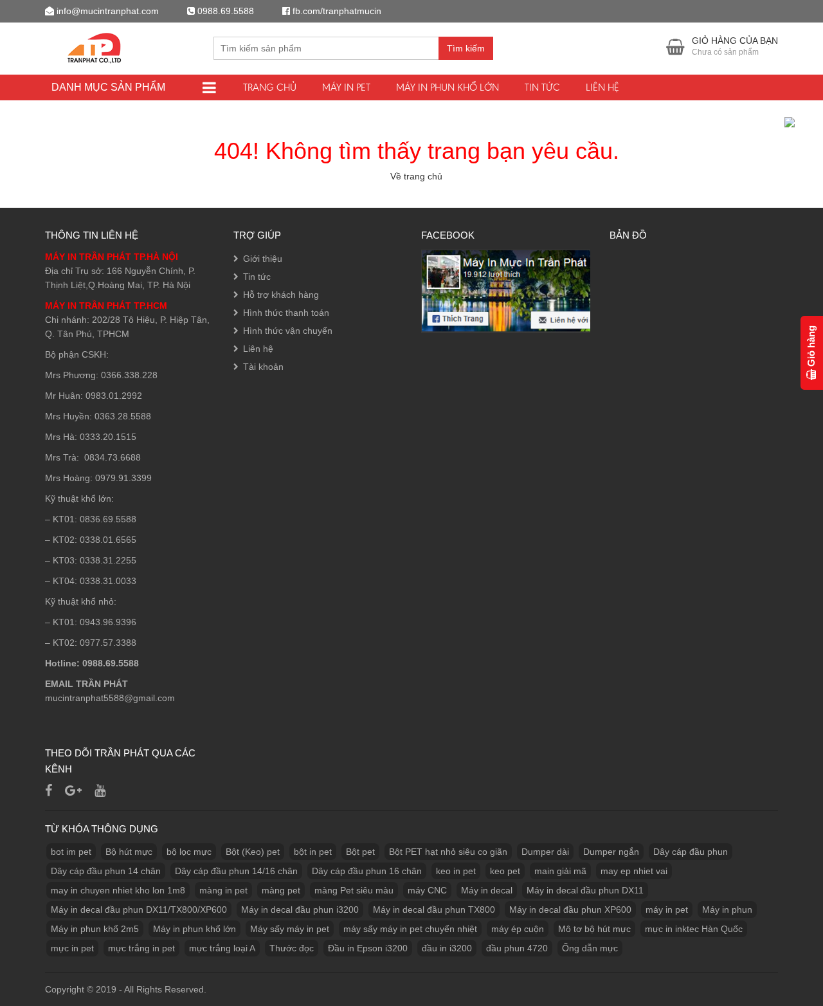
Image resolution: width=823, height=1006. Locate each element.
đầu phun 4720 (517, 948)
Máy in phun (727, 909)
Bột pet (360, 851)
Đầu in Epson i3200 (368, 948)
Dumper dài (545, 851)
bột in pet (313, 851)
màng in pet (223, 890)
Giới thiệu (262, 258)
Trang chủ (269, 87)
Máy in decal (486, 890)
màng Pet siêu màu (353, 890)
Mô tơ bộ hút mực (594, 929)
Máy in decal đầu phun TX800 (434, 909)
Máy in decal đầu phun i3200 (300, 909)
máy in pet (667, 909)
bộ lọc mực (189, 851)
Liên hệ (602, 87)
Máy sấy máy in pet (289, 929)
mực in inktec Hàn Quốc (694, 929)
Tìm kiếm (466, 48)
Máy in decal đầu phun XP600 (570, 909)
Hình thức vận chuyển (287, 330)
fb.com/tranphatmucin (337, 11)
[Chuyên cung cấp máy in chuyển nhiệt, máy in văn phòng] (97, 46)
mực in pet (72, 948)
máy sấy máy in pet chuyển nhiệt (410, 929)
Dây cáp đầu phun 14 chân (106, 871)
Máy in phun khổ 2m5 (95, 929)
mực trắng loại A (222, 948)
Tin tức (542, 87)
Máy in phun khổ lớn (447, 87)
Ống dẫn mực (590, 948)
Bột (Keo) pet (253, 851)
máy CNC (427, 890)
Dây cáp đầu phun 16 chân (367, 871)
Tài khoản (263, 366)
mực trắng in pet (141, 948)
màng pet (281, 890)
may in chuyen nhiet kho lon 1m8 (118, 890)
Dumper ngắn (611, 851)
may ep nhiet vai (634, 871)
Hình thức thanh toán (286, 312)
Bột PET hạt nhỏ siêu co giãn (448, 851)
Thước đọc (291, 948)
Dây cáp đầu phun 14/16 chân (236, 871)
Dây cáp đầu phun (690, 851)
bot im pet (71, 851)
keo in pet (456, 871)
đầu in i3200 (447, 948)
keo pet (505, 871)
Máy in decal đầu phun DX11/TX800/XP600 (139, 909)
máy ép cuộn (517, 929)
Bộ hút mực (128, 851)
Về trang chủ (416, 176)
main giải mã (560, 871)
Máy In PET (346, 87)
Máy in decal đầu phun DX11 (585, 890)
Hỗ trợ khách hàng (281, 294)
